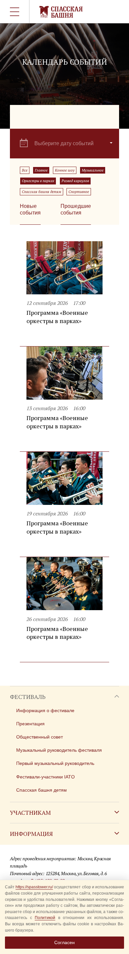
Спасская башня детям (41, 191)
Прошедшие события (76, 209)
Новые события (30, 209)
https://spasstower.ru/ (34, 887)
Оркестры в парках (38, 181)
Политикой (45, 917)
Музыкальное (93, 170)
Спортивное (78, 191)
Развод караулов (75, 181)
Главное (41, 170)
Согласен (64, 942)
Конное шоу (64, 170)
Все (24, 170)
